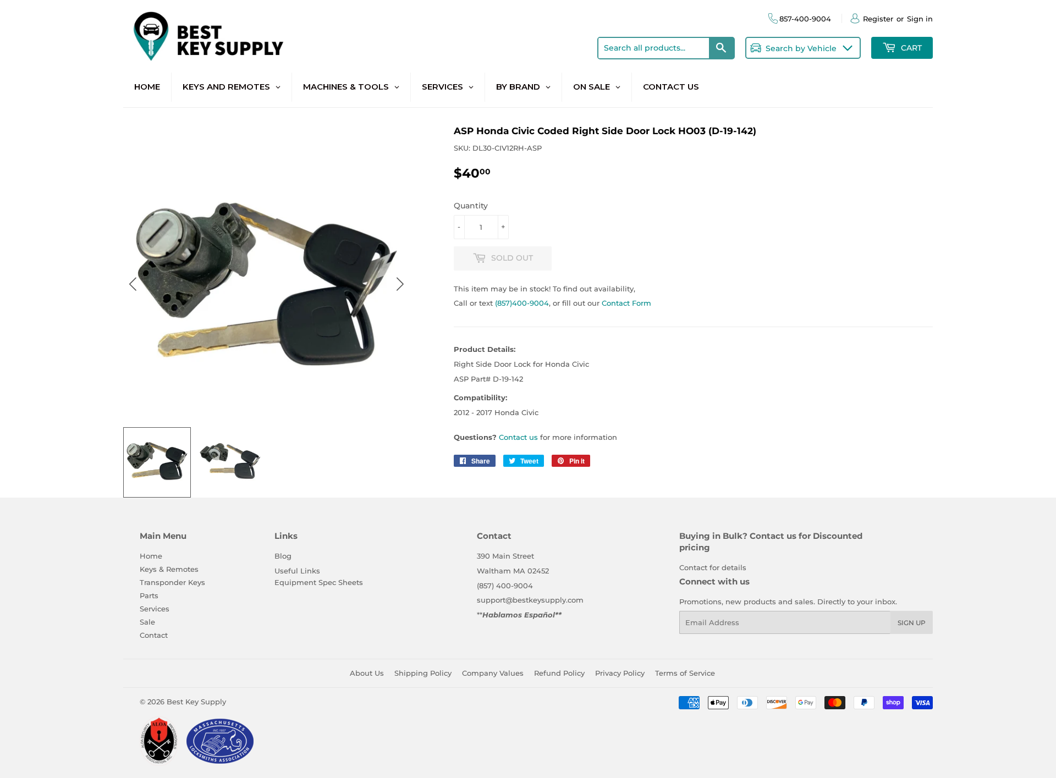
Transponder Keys (172, 582)
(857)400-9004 (522, 303)
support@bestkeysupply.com (530, 599)
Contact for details (712, 567)
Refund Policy (559, 673)
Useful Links (297, 570)
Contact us (518, 437)
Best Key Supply (196, 701)
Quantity (471, 206)
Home (151, 555)
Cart (910, 48)
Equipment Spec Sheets (318, 582)
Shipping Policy (423, 673)
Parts (149, 595)
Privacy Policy (620, 673)
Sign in (920, 18)
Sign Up (912, 623)
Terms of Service (685, 673)
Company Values (493, 673)
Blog (283, 555)
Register (878, 18)
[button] (399, 284)
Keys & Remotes (169, 569)
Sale (147, 621)
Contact (154, 635)
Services (154, 608)
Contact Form (626, 303)
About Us (367, 673)
